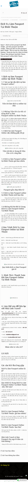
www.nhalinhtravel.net (7, 313)
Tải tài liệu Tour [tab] (6, 36)
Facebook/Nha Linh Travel (14, 337)
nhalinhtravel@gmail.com (12, 334)
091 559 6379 (9, 332)
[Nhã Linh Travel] (14, 4)
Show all (25, 13)
